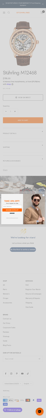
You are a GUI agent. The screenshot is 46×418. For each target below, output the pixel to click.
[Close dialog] (43, 195)
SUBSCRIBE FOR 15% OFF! (12, 209)
